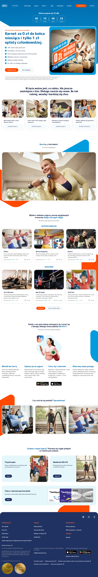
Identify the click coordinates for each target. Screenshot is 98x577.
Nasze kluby (15, 5)
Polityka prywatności (50, 561)
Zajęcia (36, 5)
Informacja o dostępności (57, 564)
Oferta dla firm (38, 526)
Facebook (83, 517)
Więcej (8, 476)
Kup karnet (40, 308)
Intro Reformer (8, 292)
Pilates (6, 251)
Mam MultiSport (26, 70)
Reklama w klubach (39, 533)
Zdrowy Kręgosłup (41, 251)
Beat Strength (40, 292)
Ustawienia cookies (38, 561)
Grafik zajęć (27, 5)
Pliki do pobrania (70, 526)
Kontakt (69, 5)
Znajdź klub (37, 537)
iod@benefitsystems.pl (40, 553)
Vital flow (71, 292)
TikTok (94, 517)
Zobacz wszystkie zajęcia (54, 308)
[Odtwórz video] (49, 176)
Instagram (89, 517)
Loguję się (92, 5)
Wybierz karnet (81, 5)
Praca (3, 530)
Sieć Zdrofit (5, 526)
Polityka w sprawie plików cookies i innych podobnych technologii (73, 561)
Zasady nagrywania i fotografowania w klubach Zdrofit (16, 540)
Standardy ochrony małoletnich (41, 564)
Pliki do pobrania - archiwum (73, 530)
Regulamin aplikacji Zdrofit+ (72, 556)
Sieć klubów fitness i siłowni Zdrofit (5, 6)
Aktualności (60, 5)
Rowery (70, 251)
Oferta (44, 5)
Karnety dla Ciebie (39, 530)
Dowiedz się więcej (12, 126)
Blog (52, 5)
